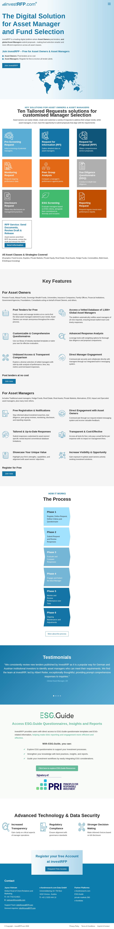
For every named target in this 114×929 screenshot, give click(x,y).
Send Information (15, 245)
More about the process (57, 634)
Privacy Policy (74, 926)
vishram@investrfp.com (16, 900)
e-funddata (78, 901)
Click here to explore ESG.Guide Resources (57, 768)
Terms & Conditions (88, 926)
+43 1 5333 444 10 (48, 897)
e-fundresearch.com (82, 891)
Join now (9, 381)
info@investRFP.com (24, 905)
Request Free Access (57, 869)
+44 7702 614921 (13, 897)
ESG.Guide (78, 894)
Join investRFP (11, 65)
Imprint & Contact (103, 926)
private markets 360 (82, 897)
